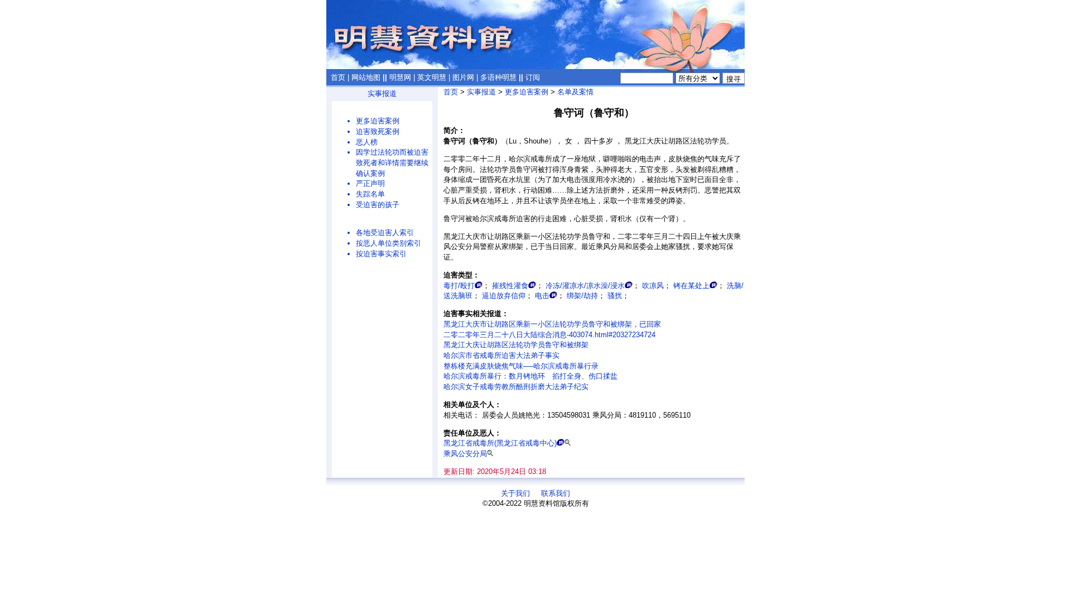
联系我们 (555, 493)
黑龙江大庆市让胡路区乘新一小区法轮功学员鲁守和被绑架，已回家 (552, 324)
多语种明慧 (498, 77)
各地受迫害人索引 (385, 232)
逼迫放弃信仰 (503, 295)
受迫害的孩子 (377, 204)
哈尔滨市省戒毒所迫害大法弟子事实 (501, 355)
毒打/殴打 (459, 285)
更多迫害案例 (377, 121)
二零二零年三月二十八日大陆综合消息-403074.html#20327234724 (549, 335)
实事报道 (382, 93)
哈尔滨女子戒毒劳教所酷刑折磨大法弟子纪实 (515, 386)
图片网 (463, 77)
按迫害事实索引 (381, 254)
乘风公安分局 (465, 453)
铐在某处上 (691, 285)
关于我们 (515, 493)
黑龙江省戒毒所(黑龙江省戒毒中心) (500, 443)
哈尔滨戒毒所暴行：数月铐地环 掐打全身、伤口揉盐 (530, 376)
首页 (338, 77)
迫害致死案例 (377, 131)
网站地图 (365, 77)
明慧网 (400, 77)
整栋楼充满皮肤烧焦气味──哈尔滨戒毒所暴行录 (521, 366)
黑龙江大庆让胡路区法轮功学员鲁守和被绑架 (515, 345)
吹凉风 (653, 285)
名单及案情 (575, 92)
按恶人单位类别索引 (388, 243)
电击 (542, 295)
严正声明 (370, 183)
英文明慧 (431, 77)
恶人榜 (367, 142)
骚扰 (614, 295)
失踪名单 (370, 194)
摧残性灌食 (510, 285)
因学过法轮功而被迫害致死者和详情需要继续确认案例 (392, 162)
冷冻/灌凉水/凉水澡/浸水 (585, 285)
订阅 (532, 77)
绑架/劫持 (582, 295)
